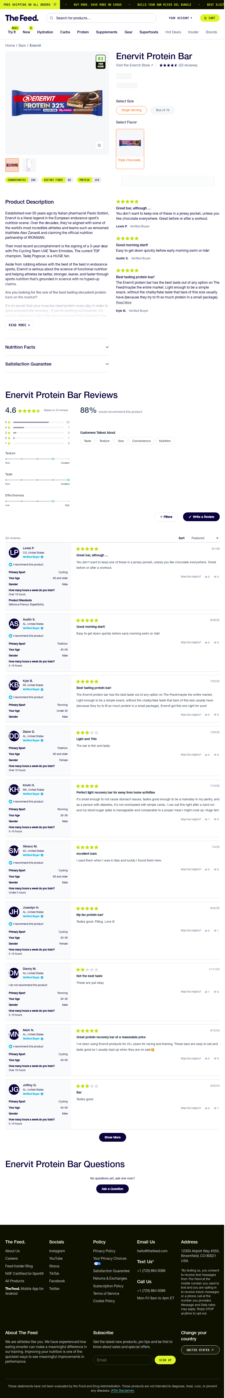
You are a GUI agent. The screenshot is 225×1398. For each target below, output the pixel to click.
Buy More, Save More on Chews (83, 4)
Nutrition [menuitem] (165, 441)
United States (198, 1350)
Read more (17, 325)
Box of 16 (162, 110)
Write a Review (206, 518)
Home (10, 45)
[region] (112, 4)
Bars (22, 45)
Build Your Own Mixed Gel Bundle (150, 4)
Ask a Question (115, 1190)
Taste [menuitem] (87, 441)
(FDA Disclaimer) (122, 1391)
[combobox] (101, 18)
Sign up (165, 1360)
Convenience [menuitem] (141, 441)
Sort (182, 538)
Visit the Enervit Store (133, 65)
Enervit (35, 45)
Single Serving (132, 110)
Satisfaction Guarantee (28, 364)
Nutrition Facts (20, 347)
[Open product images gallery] (99, 145)
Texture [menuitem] (105, 441)
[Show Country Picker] (55, 4)
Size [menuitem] (121, 441)
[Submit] (51, 18)
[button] (178, 65)
